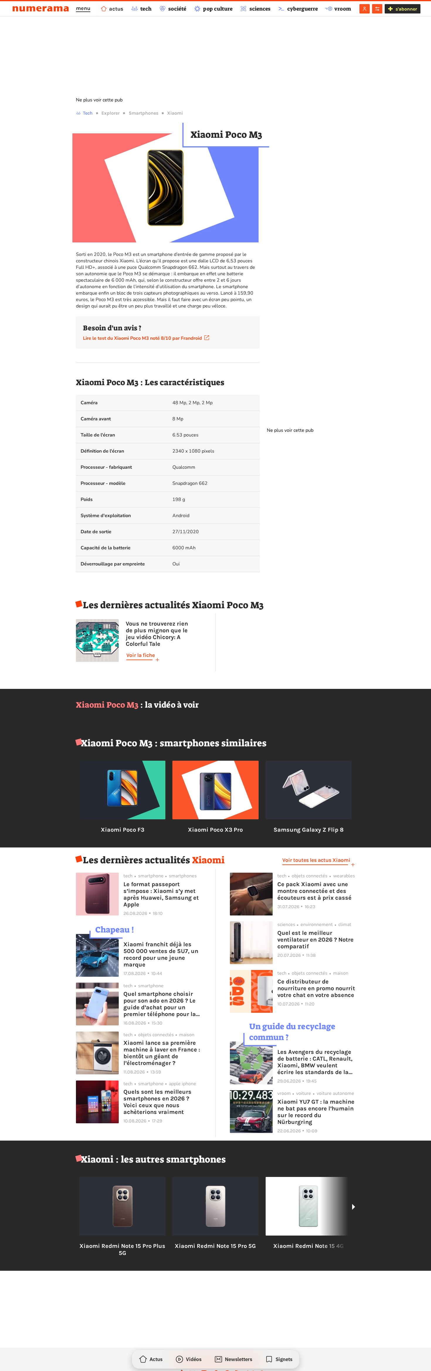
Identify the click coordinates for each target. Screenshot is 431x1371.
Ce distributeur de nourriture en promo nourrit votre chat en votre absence (316, 988)
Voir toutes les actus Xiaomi (316, 860)
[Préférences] (377, 8)
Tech (88, 113)
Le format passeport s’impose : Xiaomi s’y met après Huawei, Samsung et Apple (161, 894)
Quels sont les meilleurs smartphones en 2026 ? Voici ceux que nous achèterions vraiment (157, 1101)
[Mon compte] (364, 8)
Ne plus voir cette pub (99, 100)
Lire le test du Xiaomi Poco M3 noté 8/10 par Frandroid (143, 338)
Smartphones (143, 113)
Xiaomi (175, 113)
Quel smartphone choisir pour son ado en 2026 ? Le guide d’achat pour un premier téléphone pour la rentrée (159, 1004)
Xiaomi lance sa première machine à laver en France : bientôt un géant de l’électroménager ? (161, 1052)
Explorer (110, 113)
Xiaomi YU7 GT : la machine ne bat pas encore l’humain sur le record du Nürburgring (315, 1111)
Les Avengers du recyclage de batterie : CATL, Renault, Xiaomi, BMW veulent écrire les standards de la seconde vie (314, 1062)
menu (83, 8)
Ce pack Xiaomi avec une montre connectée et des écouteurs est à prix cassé (314, 891)
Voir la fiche (140, 655)
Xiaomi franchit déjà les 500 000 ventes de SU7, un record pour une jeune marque (160, 954)
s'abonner (406, 9)
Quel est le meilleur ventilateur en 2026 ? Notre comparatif (315, 940)
